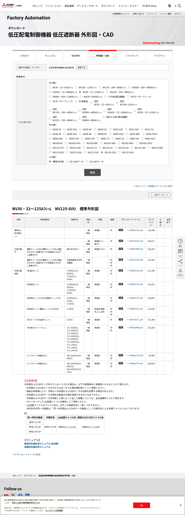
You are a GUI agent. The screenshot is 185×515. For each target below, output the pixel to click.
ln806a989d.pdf (136, 249)
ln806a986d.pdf (136, 327)
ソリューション (53, 5)
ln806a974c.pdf (136, 363)
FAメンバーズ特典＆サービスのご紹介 (154, 186)
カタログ (24, 55)
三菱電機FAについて (120, 13)
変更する (81, 67)
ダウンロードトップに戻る (28, 454)
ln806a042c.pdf (136, 308)
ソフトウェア (131, 55)
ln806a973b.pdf (136, 355)
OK (141, 505)
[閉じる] (181, 505)
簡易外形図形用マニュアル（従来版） (41, 443)
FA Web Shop (149, 5)
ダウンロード (108, 5)
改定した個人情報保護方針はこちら (26, 502)
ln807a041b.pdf (136, 241)
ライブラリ (159, 55)
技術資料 (76, 55)
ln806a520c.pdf (136, 284)
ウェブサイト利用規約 (54, 510)
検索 (92, 172)
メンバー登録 (165, 13)
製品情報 (69, 5)
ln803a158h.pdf (136, 259)
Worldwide (169, 5)
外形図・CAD (102, 55)
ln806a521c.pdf (136, 298)
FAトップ (37, 5)
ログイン (178, 13)
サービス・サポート (87, 5)
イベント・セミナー (128, 5)
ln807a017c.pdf (136, 319)
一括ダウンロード (160, 194)
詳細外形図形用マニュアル (37, 446)
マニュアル (50, 55)
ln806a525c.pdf (136, 230)
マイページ (152, 13)
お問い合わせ (138, 13)
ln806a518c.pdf (136, 270)
